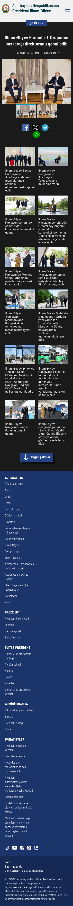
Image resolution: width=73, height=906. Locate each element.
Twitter (29, 848)
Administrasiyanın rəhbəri (19, 710)
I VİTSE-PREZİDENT (17, 648)
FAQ (7, 862)
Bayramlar (10, 522)
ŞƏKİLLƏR (36, 23)
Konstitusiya (12, 509)
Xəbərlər (9, 670)
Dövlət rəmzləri (13, 515)
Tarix (7, 490)
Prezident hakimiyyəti (17, 618)
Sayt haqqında (13, 866)
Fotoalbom (11, 596)
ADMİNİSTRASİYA (16, 704)
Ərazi (8, 496)
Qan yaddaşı (12, 551)
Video (8, 602)
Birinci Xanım (12, 637)
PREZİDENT (12, 612)
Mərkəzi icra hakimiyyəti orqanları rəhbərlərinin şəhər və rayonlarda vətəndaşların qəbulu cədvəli (18, 826)
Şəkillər (9, 677)
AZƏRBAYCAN (14, 478)
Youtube (14, 848)
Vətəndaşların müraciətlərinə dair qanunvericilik (15, 767)
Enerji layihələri (13, 557)
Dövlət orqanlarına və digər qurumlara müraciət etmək (19, 808)
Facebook (22, 848)
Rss (36, 848)
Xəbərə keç (50, 52)
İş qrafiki (10, 624)
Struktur (9, 716)
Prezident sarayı (14, 723)
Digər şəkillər (40, 457)
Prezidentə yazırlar (15, 756)
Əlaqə (8, 729)
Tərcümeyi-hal (13, 631)
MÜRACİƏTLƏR (14, 739)
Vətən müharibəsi (15, 538)
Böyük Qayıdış (13, 545)
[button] (68, 81)
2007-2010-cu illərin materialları (24, 871)
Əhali (8, 503)
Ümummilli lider (14, 484)
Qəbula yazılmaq (14, 797)
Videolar (9, 683)
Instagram (7, 848)
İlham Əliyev (40, 10)
